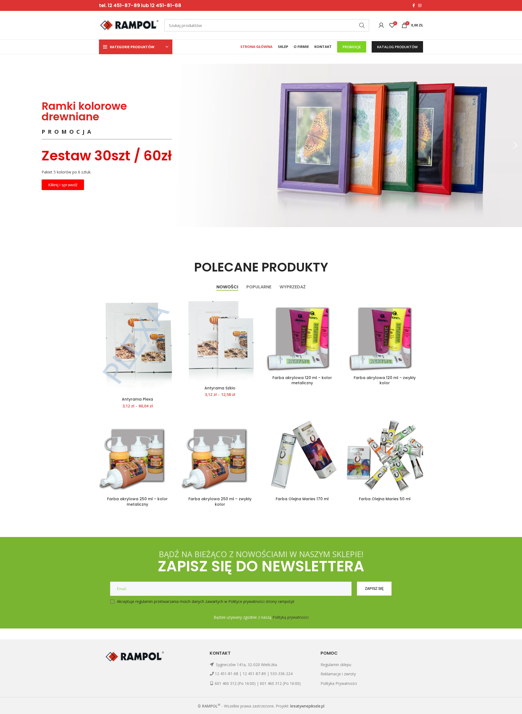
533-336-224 (281, 673)
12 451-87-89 (254, 673)
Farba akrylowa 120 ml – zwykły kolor (385, 380)
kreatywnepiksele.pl (307, 706)
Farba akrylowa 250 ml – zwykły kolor (219, 501)
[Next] (515, 145)
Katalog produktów (397, 46)
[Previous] (7, 145)
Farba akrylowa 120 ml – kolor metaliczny (302, 380)
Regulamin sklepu (336, 664)
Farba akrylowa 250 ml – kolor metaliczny (137, 501)
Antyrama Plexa (137, 399)
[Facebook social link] (414, 5)
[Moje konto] (381, 25)
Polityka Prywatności (339, 683)
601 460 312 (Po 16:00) (235, 683)
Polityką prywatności (290, 617)
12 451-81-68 (226, 673)
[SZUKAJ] (362, 25)
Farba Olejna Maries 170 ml (302, 499)
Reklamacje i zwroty (338, 673)
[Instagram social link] (420, 5)
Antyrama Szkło (219, 388)
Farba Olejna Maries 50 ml (385, 499)
